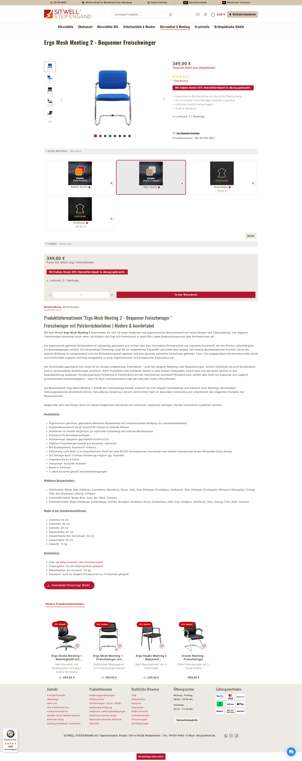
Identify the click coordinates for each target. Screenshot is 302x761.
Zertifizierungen (140, 723)
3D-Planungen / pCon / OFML (105, 703)
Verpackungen (139, 719)
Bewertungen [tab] (71, 307)
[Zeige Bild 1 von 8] (95, 136)
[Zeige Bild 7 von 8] (124, 136)
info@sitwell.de (205, 735)
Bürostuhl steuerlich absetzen (105, 719)
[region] (105, 99)
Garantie (136, 703)
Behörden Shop (55, 719)
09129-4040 (60, 2)
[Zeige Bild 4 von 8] (110, 136)
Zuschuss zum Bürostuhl (102, 715)
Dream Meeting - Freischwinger (193, 657)
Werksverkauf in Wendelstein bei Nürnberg (108, 2)
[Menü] (16, 730)
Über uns (52, 703)
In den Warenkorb (186, 294)
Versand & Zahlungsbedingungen (107, 711)
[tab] (52, 307)
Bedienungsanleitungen (102, 695)
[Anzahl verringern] (50, 295)
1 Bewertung (180, 80)
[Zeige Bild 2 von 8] (100, 136)
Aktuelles (94, 723)
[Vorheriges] (61, 99)
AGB (133, 695)
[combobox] (139, 14)
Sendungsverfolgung (100, 707)
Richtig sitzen (96, 699)
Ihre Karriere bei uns (58, 707)
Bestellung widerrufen (151, 756)
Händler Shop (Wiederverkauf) (63, 715)
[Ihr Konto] (205, 14)
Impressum (137, 707)
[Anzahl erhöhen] (112, 295)
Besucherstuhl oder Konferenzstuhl (81, 562)
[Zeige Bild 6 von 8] (120, 136)
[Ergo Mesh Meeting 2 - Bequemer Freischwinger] (112, 95)
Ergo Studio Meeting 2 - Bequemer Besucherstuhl (151, 657)
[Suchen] (170, 14)
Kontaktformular (56, 695)
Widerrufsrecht (139, 711)
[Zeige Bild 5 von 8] (115, 136)
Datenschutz (138, 699)
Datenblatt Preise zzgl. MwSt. (71, 585)
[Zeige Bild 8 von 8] (129, 136)
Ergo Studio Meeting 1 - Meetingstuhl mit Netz (66, 657)
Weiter (251, 236)
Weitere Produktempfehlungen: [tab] (65, 604)
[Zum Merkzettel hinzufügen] (77, 646)
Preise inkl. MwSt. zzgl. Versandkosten (194, 67)
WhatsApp (52, 699)
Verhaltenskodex (140, 715)
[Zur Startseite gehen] (67, 14)
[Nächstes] (163, 99)
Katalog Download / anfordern (63, 723)
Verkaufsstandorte (244, 14)
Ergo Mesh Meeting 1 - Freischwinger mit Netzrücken (109, 657)
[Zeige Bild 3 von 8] (105, 136)
